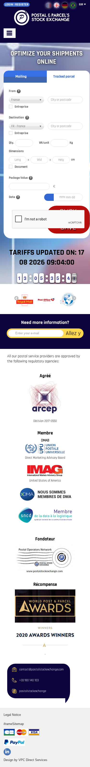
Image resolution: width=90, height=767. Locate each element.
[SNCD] (45, 515)
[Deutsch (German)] (65, 5)
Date (14, 197)
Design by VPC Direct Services (25, 760)
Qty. (11, 143)
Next (74, 298)
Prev (16, 298)
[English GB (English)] (57, 5)
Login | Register (17, 4)
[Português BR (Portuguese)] (73, 5)
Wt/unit (44, 143)
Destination (18, 118)
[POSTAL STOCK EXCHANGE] (45, 18)
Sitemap (18, 724)
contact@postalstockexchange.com (41, 670)
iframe (8, 724)
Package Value (20, 178)
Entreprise (21, 107)
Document (21, 167)
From (14, 91)
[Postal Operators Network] (45, 559)
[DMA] (45, 494)
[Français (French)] (48, 5)
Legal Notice (12, 715)
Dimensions (16, 151)
